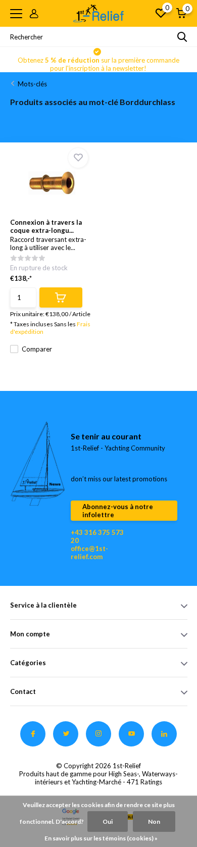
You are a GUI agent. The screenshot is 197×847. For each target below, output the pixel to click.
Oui (108, 821)
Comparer (37, 349)
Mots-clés (32, 84)
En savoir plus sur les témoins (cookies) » (101, 838)
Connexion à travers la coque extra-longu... (46, 226)
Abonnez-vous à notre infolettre (117, 511)
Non (154, 821)
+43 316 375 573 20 (97, 536)
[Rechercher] (182, 37)
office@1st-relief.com (89, 552)
